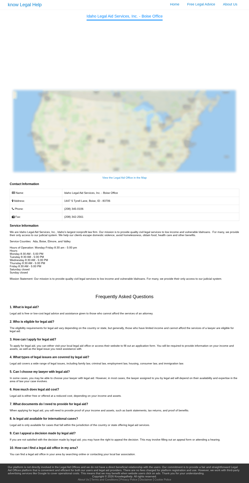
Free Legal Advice (201, 4)
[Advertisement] (124, 51)
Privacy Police (128, 479)
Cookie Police (162, 479)
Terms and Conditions (104, 479)
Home (174, 4)
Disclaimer (145, 479)
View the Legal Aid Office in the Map (124, 177)
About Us (230, 4)
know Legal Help (25, 4)
